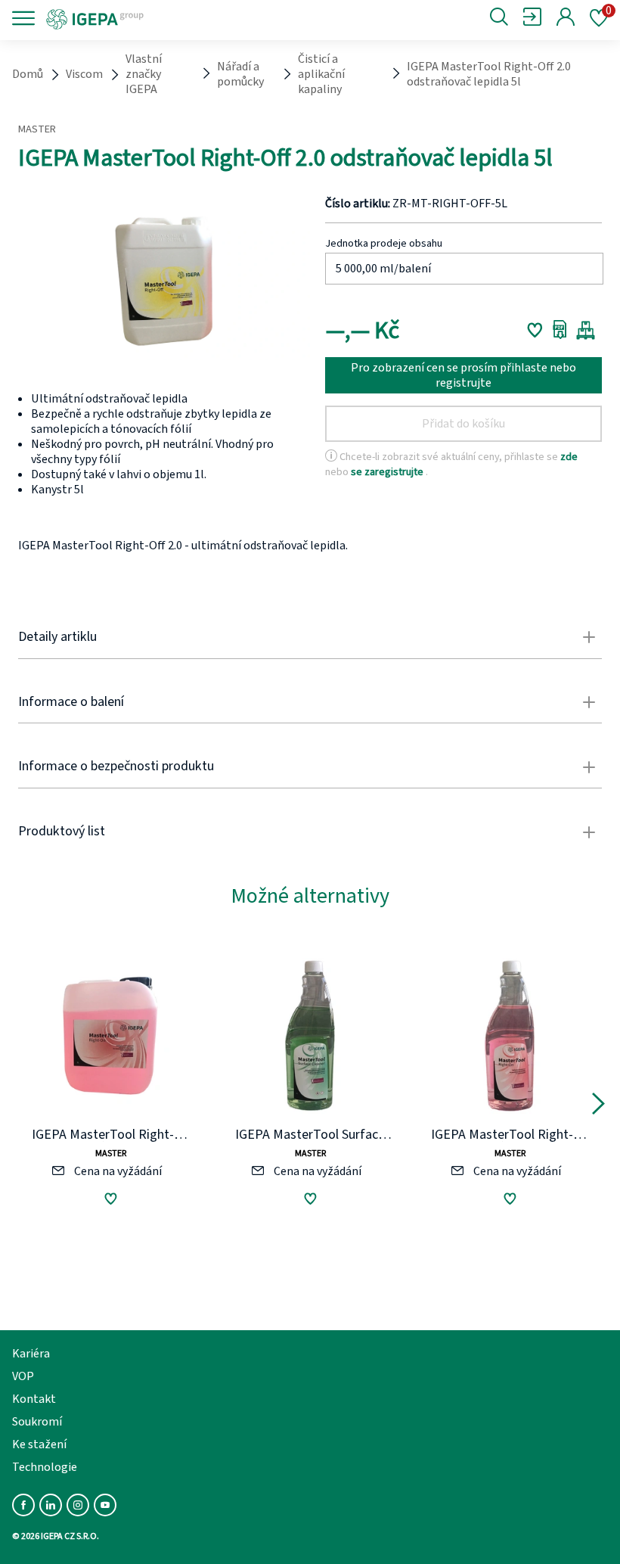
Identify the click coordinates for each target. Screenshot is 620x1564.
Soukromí (37, 1421)
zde (569, 457)
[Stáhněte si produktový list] (559, 330)
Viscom (84, 74)
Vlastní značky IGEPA (144, 74)
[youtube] (105, 1505)
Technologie (44, 1467)
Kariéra (31, 1353)
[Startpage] (145, 18)
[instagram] (78, 1505)
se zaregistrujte (388, 472)
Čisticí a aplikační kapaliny (321, 74)
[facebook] (23, 1505)
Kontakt (34, 1399)
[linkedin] (50, 1505)
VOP (23, 1376)
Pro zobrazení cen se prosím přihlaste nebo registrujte (463, 375)
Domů (27, 74)
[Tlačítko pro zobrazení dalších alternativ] (598, 1106)
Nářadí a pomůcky (240, 74)
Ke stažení (39, 1444)
